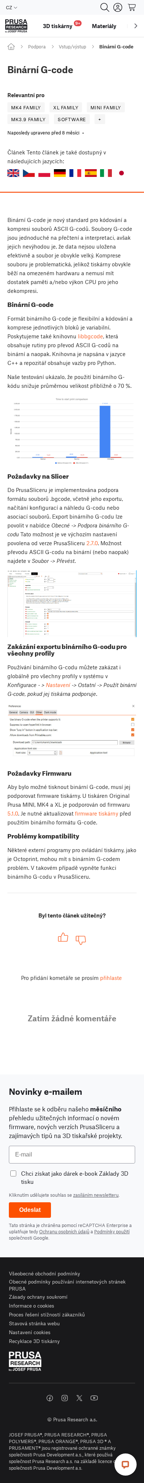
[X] (79, 1398)
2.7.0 (92, 543)
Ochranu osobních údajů (64, 1231)
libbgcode (90, 336)
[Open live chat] (125, 1464)
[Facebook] (50, 1398)
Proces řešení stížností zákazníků (47, 1314)
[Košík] (132, 7)
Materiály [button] (104, 26)
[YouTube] (94, 1398)
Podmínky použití (112, 1231)
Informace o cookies (31, 1305)
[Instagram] (65, 1398)
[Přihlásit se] (118, 7)
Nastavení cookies (30, 1332)
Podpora (37, 46)
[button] (13, 173)
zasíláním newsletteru (96, 1195)
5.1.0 (12, 813)
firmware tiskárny (96, 813)
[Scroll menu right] (136, 26)
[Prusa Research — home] (16, 26)
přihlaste (111, 977)
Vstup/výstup (72, 46)
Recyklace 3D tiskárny (34, 1341)
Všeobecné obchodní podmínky (44, 1273)
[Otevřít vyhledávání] (105, 7)
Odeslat (30, 1210)
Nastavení (58, 684)
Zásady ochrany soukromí (38, 1297)
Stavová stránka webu (34, 1323)
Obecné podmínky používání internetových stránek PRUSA (67, 1285)
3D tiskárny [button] (61, 25)
